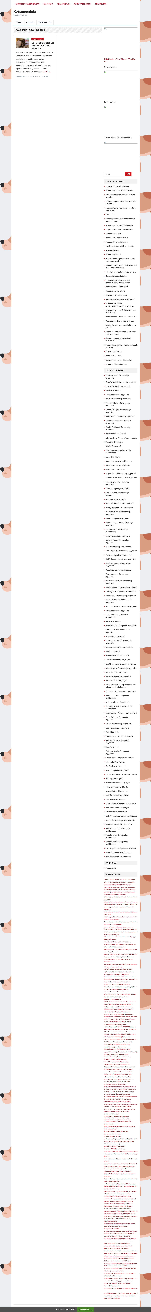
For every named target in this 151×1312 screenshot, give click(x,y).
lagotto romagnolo (120, 1141)
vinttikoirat (120, 1293)
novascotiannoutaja (114, 1183)
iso (133, 944)
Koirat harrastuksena (114, 356)
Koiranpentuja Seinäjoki (115, 1061)
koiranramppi (125, 1086)
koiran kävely (126, 1004)
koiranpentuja (21, 76)
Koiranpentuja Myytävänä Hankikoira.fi (120, 1052)
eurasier (126, 932)
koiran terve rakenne (115, 1099)
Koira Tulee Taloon (120, 1116)
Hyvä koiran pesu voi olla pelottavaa (120, 246)
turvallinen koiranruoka (111, 1281)
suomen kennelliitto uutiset (126, 1253)
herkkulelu (117, 937)
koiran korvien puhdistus (118, 996)
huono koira (123, 937)
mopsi (116, 1171)
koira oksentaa (128, 1109)
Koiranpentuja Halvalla (119, 1042)
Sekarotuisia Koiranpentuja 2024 (122, 1216)
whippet (126, 1295)
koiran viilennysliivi (123, 1106)
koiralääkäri (111, 969)
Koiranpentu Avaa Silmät (124, 1034)
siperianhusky (111, 1231)
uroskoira (112, 1283)
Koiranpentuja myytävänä (115, 291)
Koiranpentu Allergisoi (114, 1031)
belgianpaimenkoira (117, 917)
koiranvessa (115, 1106)
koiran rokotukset (128, 1089)
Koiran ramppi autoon (114, 352)
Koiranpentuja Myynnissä (115, 1049)
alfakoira (122, 902)
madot (128, 1158)
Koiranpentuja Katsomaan (116, 1044)
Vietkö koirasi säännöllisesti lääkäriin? (120, 299)
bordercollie (113, 922)
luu (126, 1154)
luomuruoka (122, 1154)
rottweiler (124, 1211)
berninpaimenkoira (111, 919)
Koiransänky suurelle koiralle (117, 242)
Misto (108, 660)
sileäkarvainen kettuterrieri (114, 1226)
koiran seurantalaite (125, 1091)
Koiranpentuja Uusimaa (124, 1066)
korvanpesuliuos (121, 1126)
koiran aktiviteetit (114, 974)
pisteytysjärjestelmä (116, 1191)
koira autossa (130, 964)
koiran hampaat (129, 979)
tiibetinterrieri (122, 1278)
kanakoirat (114, 954)
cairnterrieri (109, 924)
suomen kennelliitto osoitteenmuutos (123, 1251)
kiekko (108, 961)
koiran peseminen (122, 1081)
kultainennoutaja (114, 1131)
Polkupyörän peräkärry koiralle (117, 186)
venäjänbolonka (130, 1288)
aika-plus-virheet (122, 897)
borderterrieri (119, 922)
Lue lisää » (46, 72)
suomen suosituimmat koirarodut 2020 (117, 1261)
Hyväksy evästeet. (85, 1309)
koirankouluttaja (113, 999)
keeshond (114, 959)
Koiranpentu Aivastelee (124, 1029)
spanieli (127, 1231)
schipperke (126, 1213)
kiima (111, 961)
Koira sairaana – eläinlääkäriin (117, 287)
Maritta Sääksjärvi (112, 410)
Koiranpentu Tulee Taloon (113, 1079)
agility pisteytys (128, 889)
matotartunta (124, 1163)
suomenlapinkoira (114, 1256)
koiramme (116, 969)
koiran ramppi (118, 1086)
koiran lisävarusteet (124, 1006)
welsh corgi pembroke (118, 1295)
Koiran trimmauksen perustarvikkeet (120, 321)
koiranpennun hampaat (124, 1016)
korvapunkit (129, 1126)
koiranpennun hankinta (118, 1019)
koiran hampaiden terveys (119, 984)
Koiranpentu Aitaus (113, 1029)
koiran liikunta (115, 1006)
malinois (132, 1158)
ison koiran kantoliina (112, 947)
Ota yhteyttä (100, 4)
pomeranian (129, 1198)
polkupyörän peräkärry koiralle (117, 1196)
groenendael (131, 932)
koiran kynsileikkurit (118, 1004)
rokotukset (119, 1211)
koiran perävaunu (113, 1081)
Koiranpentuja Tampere (116, 1064)
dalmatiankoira (111, 929)
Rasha (108, 621)
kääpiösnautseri (123, 1139)
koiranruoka (117, 1091)
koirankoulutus (114, 1002)
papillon (110, 1186)
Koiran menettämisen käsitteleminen (120, 225)
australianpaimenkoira (117, 912)
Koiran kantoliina (112, 250)
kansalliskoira (121, 954)
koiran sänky (112, 1094)
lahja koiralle (111, 1144)
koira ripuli (117, 1111)
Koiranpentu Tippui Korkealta (114, 1074)
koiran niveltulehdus (120, 1011)
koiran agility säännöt (124, 972)
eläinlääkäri (130, 929)
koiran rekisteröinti (119, 1089)
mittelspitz (114, 1168)
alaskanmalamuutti (115, 902)
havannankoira (111, 937)
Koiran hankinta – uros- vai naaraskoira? (121, 317)
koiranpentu (124, 1026)
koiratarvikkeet (112, 1116)
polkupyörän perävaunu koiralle (118, 1198)
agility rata (117, 892)
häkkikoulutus (114, 942)
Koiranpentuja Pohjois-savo (117, 1056)
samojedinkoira (119, 1213)
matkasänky (118, 1163)
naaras (121, 1178)
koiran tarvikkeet (129, 1096)
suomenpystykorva (125, 1256)
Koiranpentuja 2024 (112, 1039)
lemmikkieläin (114, 1151)
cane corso (114, 924)
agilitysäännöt (118, 894)
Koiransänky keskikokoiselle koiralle (120, 190)
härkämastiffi (121, 942)
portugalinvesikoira (113, 1201)
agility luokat (125, 884)
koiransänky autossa (113, 1096)
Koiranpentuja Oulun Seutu (113, 1054)
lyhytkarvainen (131, 1154)
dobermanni (118, 929)
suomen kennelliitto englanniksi (118, 1238)
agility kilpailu (118, 884)
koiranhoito (110, 989)
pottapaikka (121, 1201)
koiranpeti (120, 1084)
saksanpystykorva (110, 1213)
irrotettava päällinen (112, 944)
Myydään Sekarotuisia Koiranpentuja (120, 1173)
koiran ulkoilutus (121, 1104)
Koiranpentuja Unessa (112, 1066)
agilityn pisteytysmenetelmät (124, 887)
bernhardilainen (126, 917)
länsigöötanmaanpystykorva (119, 1158)
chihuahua (119, 927)
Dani (107, 799)
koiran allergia (122, 974)
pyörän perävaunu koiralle (116, 1208)
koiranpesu (110, 1084)
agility (106, 879)
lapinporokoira (114, 1146)
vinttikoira (115, 1293)
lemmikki (113, 1149)
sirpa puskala (111, 803)
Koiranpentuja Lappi (113, 1047)
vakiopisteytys (111, 1285)
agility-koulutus (120, 879)
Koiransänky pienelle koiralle (117, 238)
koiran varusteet (130, 1104)
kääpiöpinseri (115, 1139)
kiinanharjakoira (110, 964)
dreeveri (124, 929)
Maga (108, 461)
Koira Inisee (115, 967)
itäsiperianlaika (115, 949)
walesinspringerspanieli (129, 1293)
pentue (129, 1186)
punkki (116, 1203)
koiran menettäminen (124, 1009)
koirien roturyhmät (116, 1119)
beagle (110, 917)
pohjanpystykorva (121, 1193)
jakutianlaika (132, 949)
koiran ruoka (111, 1091)
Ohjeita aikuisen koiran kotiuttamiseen (120, 230)
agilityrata (123, 892)
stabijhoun (133, 1231)
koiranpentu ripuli (122, 1069)
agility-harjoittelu (112, 879)
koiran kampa (113, 991)
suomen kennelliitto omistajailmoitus (118, 1246)
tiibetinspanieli (115, 1278)
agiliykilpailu (115, 897)
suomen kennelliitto (116, 1236)
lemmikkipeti (108, 1154)
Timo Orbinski (111, 382)
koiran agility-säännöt (113, 972)
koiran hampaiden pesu (120, 982)
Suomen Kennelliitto (113, 234)
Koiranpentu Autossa (112, 1034)
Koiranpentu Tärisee (125, 1079)
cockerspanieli (125, 927)
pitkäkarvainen (125, 1191)
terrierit (118, 1273)
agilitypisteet (111, 889)
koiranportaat (111, 1086)
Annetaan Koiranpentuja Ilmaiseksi (120, 907)
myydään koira (122, 1171)
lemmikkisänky (115, 1154)
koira (125, 964)
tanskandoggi (112, 1273)
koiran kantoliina (121, 991)
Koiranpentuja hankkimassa (116, 295)
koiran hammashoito (117, 977)
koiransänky (120, 1094)
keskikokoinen (121, 959)
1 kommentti (45, 76)
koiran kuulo (129, 1001)
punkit (113, 1203)
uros (108, 1283)
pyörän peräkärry (111, 1206)
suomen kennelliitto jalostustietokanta (119, 1241)
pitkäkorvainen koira (112, 1193)
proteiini (126, 1201)
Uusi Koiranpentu (119, 1283)
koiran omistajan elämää (115, 1014)
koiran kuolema (122, 1001)
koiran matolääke (115, 1009)
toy (126, 1278)
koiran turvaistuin (122, 1101)
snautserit (122, 1231)
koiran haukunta (120, 987)
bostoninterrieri (127, 922)
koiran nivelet (112, 1011)
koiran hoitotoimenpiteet (119, 989)
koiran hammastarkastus (118, 979)
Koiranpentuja (63, 4)
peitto (125, 1186)
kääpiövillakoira (131, 1139)
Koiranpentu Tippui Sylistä (115, 1076)
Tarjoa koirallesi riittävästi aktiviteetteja (121, 272)
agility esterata (128, 882)
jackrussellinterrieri (124, 949)
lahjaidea (127, 1141)
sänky (131, 1268)
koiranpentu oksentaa (112, 1069)
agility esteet (121, 882)
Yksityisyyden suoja (82, 4)
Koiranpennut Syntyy (114, 1026)
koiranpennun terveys (113, 1024)
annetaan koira (128, 904)
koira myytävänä (123, 969)
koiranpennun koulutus (117, 1021)
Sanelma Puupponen (114, 523)
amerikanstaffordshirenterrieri (116, 904)
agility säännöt (111, 894)
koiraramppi (111, 1111)
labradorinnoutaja (110, 1141)
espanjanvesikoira (119, 932)
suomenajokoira (120, 1233)
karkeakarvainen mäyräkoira (118, 957)
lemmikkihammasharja (125, 1151)
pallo (126, 1184)
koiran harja (113, 987)
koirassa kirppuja (113, 1114)
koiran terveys (124, 1099)
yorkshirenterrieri (115, 1298)
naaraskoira (126, 1178)
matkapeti (112, 1163)
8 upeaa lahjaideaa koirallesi (116, 276)
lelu (119, 1146)
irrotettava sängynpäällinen (125, 944)
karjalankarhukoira (130, 954)
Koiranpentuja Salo (114, 1059)
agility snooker (129, 892)
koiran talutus (121, 1096)
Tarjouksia (48, 4)
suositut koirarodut (124, 1268)
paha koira (122, 1183)
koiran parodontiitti (113, 1016)
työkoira (129, 1281)
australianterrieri (127, 912)
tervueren (108, 1278)
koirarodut (123, 1111)
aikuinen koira (130, 897)
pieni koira (109, 1188)
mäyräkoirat (116, 1178)
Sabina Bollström (112, 828)
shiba (125, 1223)
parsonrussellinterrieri (118, 1186)
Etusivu (19, 22)
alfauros (126, 902)
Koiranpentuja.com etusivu (27, 4)
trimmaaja (130, 1278)
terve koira (113, 1276)
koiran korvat (115, 994)
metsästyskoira (132, 1163)
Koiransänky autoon (113, 254)
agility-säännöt (128, 879)
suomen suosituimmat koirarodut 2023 (117, 1266)
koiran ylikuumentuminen (118, 1109)
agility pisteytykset (119, 889)
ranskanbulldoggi (112, 1211)
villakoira (109, 1293)
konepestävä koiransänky (117, 1121)
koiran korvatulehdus (123, 994)
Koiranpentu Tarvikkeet (114, 1071)
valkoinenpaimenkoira (120, 1288)
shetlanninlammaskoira (117, 1223)
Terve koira (110, 215)
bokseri (108, 922)
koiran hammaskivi (127, 977)
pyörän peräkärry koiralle (122, 1206)
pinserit (109, 1191)
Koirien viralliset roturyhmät (116, 364)
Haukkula (30, 22)
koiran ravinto (111, 1089)
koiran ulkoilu (114, 1104)
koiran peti (115, 1084)
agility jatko (111, 884)
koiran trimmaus (114, 1101)
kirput (116, 964)
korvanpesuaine (113, 1126)
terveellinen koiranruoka (126, 1273)
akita (108, 902)
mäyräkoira (110, 1179)
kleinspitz (120, 964)
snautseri (117, 1231)
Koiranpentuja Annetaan (123, 1039)
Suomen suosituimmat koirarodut (118, 360)
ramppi (125, 1208)
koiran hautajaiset (128, 987)
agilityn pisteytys (113, 887)
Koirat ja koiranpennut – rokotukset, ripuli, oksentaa (42, 46)
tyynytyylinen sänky (122, 1281)
